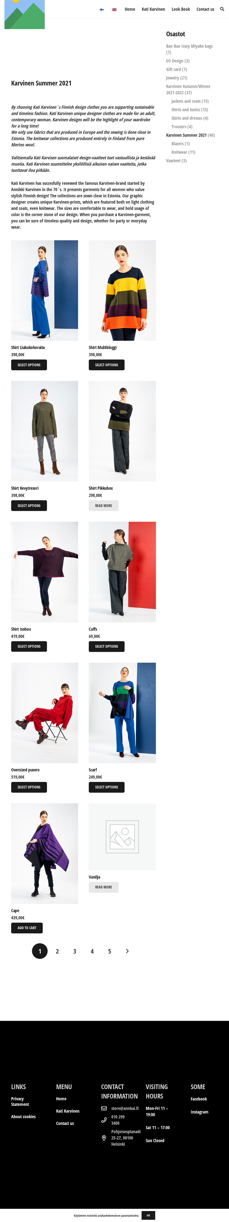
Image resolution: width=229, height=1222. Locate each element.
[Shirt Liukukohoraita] (44, 290)
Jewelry (172, 78)
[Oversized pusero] (44, 713)
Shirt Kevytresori (24, 488)
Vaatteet (173, 161)
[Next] (127, 951)
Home (61, 1099)
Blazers (178, 144)
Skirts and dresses (187, 118)
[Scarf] (122, 713)
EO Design (174, 61)
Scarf (93, 770)
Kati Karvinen (67, 1111)
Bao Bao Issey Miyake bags (189, 46)
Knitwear (179, 152)
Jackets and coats (186, 101)
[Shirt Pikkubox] (122, 431)
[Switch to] (102, 9)
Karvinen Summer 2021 (186, 135)
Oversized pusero (25, 770)
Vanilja (94, 877)
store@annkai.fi (125, 1108)
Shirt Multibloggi (103, 347)
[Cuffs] (122, 572)
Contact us (65, 1123)
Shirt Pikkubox (101, 488)
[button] (222, 9)
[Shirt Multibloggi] (122, 290)
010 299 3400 (118, 1120)
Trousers (179, 126)
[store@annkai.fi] (106, 1108)
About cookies (23, 1116)
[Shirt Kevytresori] (44, 431)
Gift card (173, 69)
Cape (15, 910)
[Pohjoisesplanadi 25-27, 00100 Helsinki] (106, 1138)
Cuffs (93, 629)
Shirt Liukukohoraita (28, 347)
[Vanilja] (122, 836)
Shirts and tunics (186, 109)
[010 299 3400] (106, 1120)
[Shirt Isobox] (44, 572)
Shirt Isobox (21, 629)
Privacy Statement (20, 1101)
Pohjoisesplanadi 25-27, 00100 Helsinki (126, 1137)
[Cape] (44, 853)
